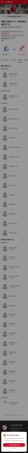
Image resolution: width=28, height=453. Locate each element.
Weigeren (14, 448)
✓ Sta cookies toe (14, 445)
